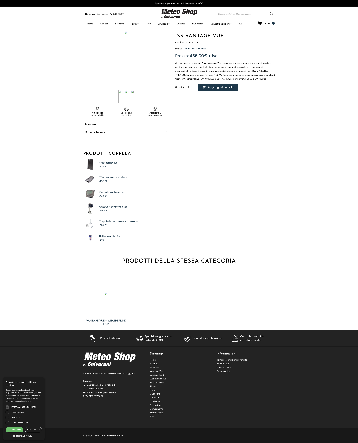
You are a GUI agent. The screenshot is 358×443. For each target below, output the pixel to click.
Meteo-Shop (156, 412)
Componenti (156, 408)
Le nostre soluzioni (220, 23)
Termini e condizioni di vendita (232, 359)
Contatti (181, 23)
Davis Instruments (195, 48)
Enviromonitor (157, 382)
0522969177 (118, 14)
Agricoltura (155, 405)
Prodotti (119, 23)
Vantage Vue (156, 371)
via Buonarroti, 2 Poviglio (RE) (101, 384)
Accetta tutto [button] (14, 429)
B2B (240, 23)
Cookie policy (223, 371)
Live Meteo (197, 23)
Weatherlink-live (158, 378)
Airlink (153, 386)
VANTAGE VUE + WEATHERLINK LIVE (106, 322)
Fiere (148, 23)
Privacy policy (224, 367)
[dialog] (24, 408)
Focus (134, 23)
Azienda (104, 23)
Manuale (90, 124)
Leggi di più (25, 401)
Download (163, 23)
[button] (24, 435)
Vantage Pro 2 (157, 374)
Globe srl (118, 435)
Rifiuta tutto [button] (33, 429)
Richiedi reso (223, 363)
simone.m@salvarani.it (97, 14)
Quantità (179, 87)
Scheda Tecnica (95, 132)
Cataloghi (155, 393)
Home (90, 23)
